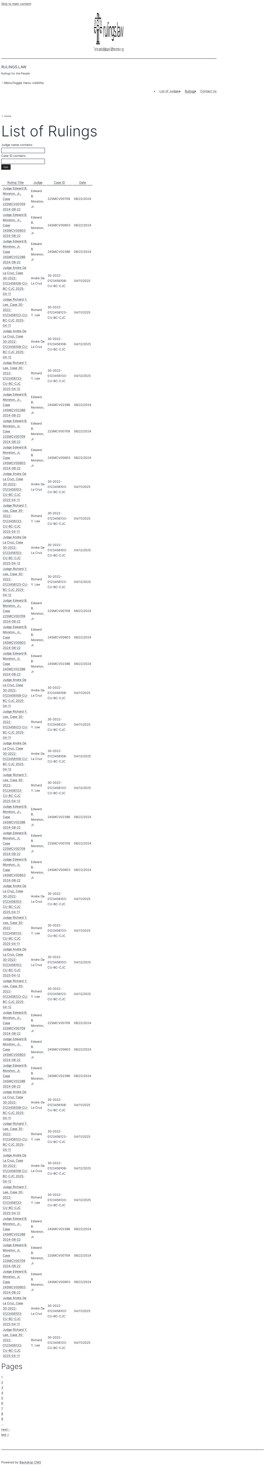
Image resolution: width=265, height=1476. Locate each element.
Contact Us (208, 91)
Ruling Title (15, 182)
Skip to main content (16, 4)
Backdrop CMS (30, 1462)
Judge (37, 182)
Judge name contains (16, 145)
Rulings (190, 91)
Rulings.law (13, 67)
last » (5, 1434)
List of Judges (169, 91)
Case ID (59, 182)
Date (82, 182)
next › (5, 1429)
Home (7, 116)
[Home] (109, 52)
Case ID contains (13, 156)
